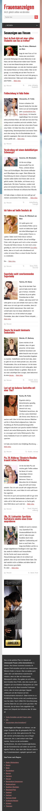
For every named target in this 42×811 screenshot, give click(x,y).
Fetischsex (34, 382)
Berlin (8, 768)
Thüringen (9, 806)
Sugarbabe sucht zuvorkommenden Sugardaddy (19, 275)
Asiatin (30, 451)
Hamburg (9, 776)
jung (29, 85)
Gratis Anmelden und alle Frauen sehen (18, 717)
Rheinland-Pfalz (11, 790)
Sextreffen (33, 248)
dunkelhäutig (33, 202)
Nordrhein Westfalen (12, 787)
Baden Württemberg (12, 762)
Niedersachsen (10, 784)
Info (7, 720)
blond (31, 266)
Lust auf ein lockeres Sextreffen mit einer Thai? (19, 389)
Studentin (35, 87)
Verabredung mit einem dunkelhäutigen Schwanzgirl (21, 151)
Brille (36, 266)
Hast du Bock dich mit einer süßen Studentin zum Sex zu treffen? (19, 39)
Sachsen (9, 795)
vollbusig (35, 510)
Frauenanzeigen (19, 7)
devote (11, 375)
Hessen (8, 85)
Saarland (9, 792)
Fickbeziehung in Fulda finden (16, 93)
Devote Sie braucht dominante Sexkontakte (17, 331)
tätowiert (35, 508)
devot (36, 380)
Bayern (8, 765)
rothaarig (35, 85)
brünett (31, 380)
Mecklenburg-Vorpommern (14, 781)
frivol (36, 573)
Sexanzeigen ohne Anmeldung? (16, 722)
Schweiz (8, 803)
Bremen (8, 773)
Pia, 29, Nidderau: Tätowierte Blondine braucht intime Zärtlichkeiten (20, 459)
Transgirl (35, 204)
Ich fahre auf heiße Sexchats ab (18, 210)
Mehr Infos (17, 81)
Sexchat (35, 268)
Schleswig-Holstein (12, 800)
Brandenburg (10, 770)
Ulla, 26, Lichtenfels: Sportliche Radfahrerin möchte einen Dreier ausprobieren (18, 519)
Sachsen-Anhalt (11, 798)
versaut (35, 451)
